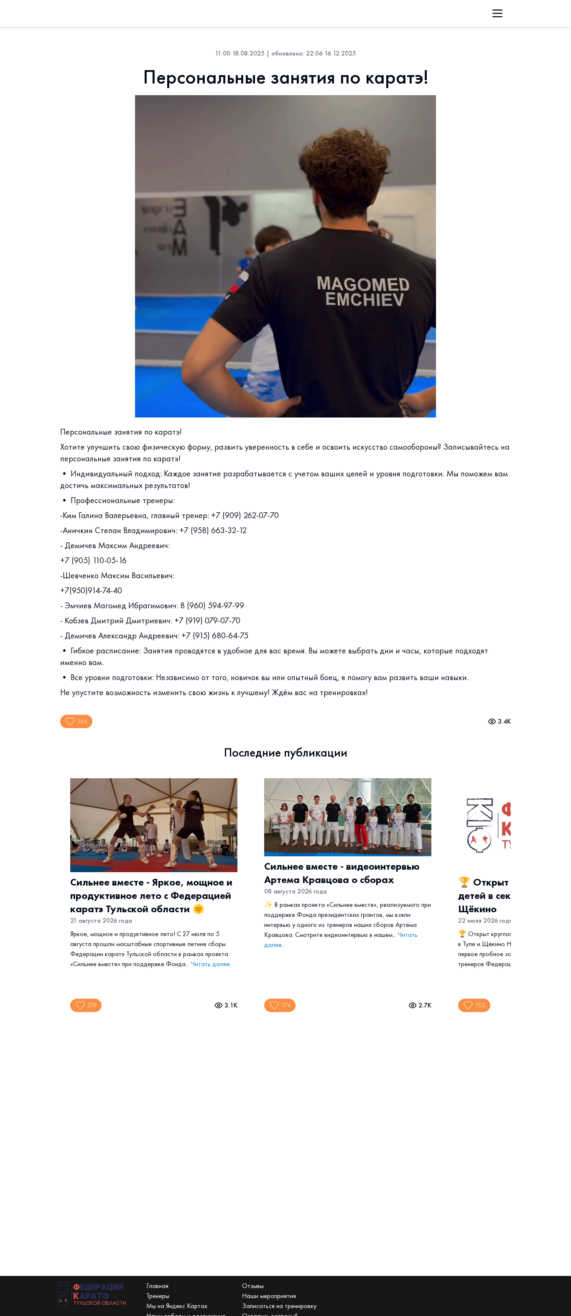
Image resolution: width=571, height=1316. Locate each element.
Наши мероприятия (269, 1295)
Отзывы (253, 1285)
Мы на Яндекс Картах (176, 1305)
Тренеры (157, 1295)
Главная (157, 1285)
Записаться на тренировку (279, 1305)
